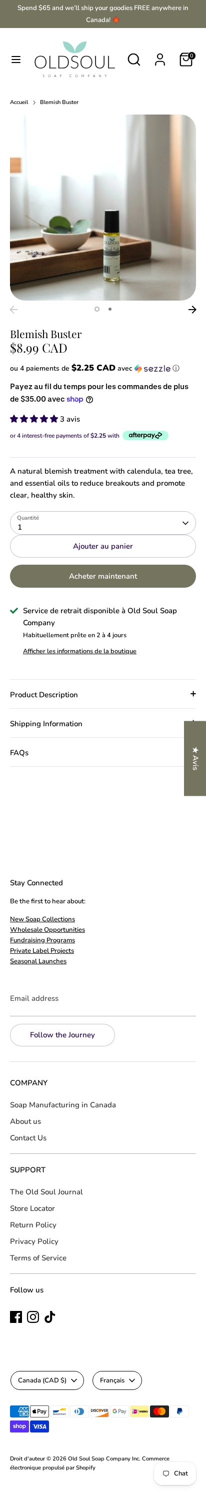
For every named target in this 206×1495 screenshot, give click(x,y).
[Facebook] (16, 1317)
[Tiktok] (50, 1317)
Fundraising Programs (42, 940)
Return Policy (33, 1225)
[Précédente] (13, 310)
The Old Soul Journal (46, 1192)
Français (112, 1380)
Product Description (44, 695)
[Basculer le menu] (16, 60)
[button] (103, 368)
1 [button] (97, 309)
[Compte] (160, 56)
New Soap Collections (42, 919)
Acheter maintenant (103, 576)
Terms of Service (38, 1258)
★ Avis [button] (195, 758)
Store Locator (32, 1208)
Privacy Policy (34, 1241)
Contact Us (28, 1138)
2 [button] (110, 309)
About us (25, 1121)
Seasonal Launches (38, 961)
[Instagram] (33, 1317)
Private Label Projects (42, 950)
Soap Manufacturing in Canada (63, 1105)
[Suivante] (193, 310)
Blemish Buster (59, 102)
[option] (103, 208)
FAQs (19, 753)
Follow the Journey (62, 1035)
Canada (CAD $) (42, 1380)
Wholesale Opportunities (47, 929)
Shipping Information (46, 724)
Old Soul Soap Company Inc (103, 1458)
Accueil (19, 102)
